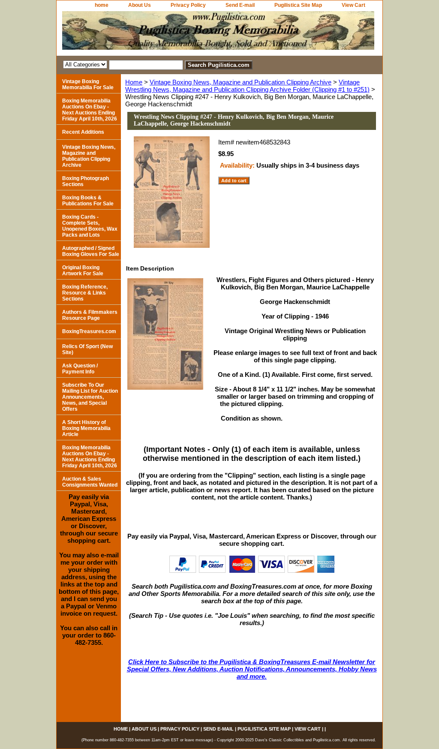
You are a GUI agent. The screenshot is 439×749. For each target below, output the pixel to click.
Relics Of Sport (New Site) (87, 349)
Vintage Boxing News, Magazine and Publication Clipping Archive (240, 82)
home (101, 5)
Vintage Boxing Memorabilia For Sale (88, 84)
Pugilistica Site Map (298, 5)
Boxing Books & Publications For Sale (88, 201)
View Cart (353, 5)
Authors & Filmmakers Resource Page (89, 315)
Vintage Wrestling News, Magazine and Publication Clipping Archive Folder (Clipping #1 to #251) (247, 85)
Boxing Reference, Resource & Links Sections (85, 293)
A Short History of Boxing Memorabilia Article (86, 428)
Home (133, 82)
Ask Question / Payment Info (80, 369)
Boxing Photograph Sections (85, 181)
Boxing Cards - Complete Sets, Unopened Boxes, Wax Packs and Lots (89, 226)
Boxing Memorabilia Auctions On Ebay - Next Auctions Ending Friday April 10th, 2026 (89, 110)
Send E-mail (240, 5)
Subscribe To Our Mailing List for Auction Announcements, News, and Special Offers (90, 397)
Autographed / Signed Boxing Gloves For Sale (90, 251)
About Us (139, 5)
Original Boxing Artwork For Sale (82, 271)
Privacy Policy (188, 5)
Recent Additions (83, 132)
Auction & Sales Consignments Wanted (89, 482)
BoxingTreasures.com (89, 331)
